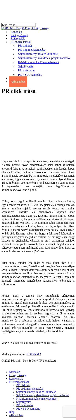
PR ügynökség (17, 375)
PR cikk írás (23, 385)
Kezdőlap (14, 371)
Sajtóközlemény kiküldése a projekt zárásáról (42, 395)
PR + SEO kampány (28, 408)
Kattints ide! (34, 354)
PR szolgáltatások (19, 381)
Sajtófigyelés (23, 401)
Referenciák (16, 378)
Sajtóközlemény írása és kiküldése (36, 391)
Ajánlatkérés (16, 415)
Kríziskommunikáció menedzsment (36, 398)
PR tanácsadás (24, 405)
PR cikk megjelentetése (29, 388)
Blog (12, 412)
